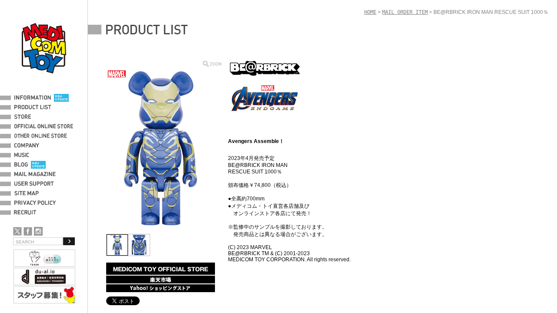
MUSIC (23, 155)
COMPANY (27, 146)
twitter (17, 231)
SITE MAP (26, 193)
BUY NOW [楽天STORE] (160, 279)
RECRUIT (27, 212)
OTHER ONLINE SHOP (41, 136)
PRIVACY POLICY (35, 203)
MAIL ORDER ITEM (405, 12)
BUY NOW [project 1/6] (160, 269)
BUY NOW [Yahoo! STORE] (160, 288)
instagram (38, 231)
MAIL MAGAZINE (35, 174)
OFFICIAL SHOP (33, 117)
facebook (27, 231)
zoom (212, 63)
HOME (370, 12)
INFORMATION (32, 98)
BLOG (21, 165)
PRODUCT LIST (32, 107)
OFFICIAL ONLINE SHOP (44, 126)
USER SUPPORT (34, 184)
